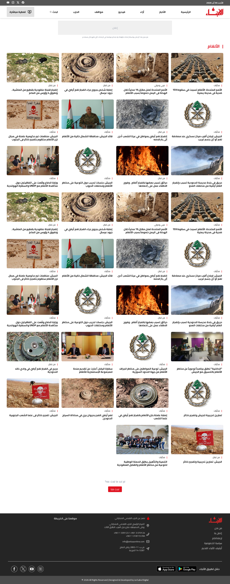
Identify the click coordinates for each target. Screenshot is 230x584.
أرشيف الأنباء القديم (212, 548)
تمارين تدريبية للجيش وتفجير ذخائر (203, 415)
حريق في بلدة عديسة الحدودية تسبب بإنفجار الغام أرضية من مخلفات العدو (197, 184)
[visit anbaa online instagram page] (40, 569)
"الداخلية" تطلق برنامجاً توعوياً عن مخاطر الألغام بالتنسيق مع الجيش (199, 370)
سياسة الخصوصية (213, 543)
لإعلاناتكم (217, 538)
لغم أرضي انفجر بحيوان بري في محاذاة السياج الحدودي (87, 417)
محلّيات (217, 85)
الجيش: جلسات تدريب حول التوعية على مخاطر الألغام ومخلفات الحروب (87, 184)
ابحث (55, 11)
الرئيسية (186, 11)
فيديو (121, 11)
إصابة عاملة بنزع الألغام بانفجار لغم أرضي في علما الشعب (142, 417)
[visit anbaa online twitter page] (23, 569)
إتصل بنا (218, 533)
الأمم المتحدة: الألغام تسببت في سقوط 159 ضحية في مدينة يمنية (197, 91)
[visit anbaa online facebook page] (14, 569)
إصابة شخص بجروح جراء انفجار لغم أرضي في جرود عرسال (88, 91)
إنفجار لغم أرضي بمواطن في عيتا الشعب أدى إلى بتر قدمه (142, 138)
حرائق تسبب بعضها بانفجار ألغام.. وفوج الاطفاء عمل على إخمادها (145, 184)
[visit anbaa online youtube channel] (32, 569)
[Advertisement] (115, 28)
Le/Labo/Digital (141, 580)
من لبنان (106, 85)
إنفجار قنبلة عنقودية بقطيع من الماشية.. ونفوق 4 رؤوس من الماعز (34, 91)
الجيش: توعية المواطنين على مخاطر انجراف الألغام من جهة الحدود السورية (143, 370)
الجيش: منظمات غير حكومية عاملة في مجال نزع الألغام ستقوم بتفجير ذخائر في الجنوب (33, 138)
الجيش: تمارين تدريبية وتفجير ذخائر (202, 461)
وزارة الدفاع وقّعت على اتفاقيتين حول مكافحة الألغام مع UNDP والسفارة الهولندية (32, 184)
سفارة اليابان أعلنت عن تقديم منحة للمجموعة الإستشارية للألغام (92, 370)
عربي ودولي (159, 85)
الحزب (76, 11)
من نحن (218, 528)
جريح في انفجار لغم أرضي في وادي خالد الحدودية (36, 370)
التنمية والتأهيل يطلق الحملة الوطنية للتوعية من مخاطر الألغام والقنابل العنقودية (142, 463)
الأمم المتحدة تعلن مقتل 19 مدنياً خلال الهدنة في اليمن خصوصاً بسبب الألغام (145, 91)
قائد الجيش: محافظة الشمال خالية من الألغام (87, 136)
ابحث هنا (115, 489)
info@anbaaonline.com (133, 542)
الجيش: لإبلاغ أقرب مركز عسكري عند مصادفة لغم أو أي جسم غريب (197, 138)
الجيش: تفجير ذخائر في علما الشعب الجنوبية (33, 415)
